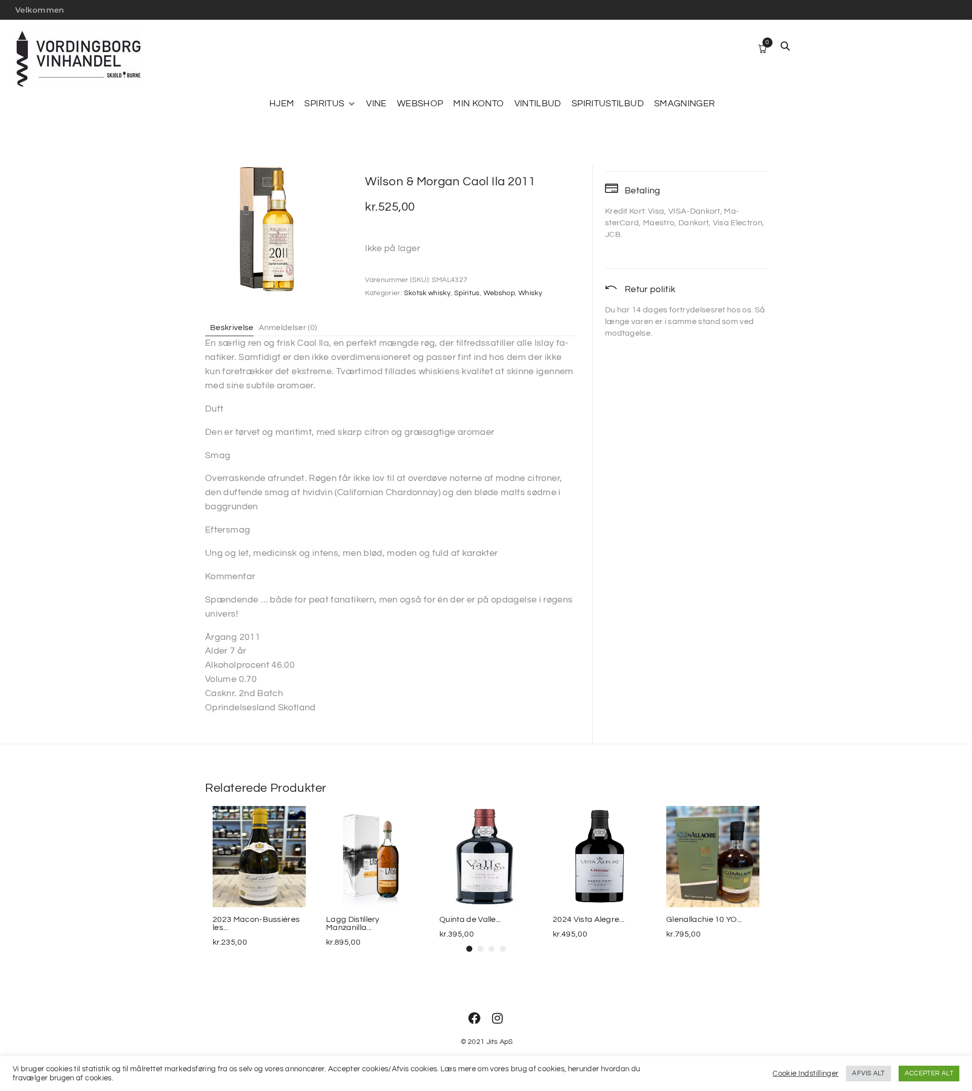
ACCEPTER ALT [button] (929, 1073)
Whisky (530, 293)
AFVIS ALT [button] (868, 1073)
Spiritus (467, 293)
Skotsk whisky (427, 293)
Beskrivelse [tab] (232, 328)
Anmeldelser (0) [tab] (288, 328)
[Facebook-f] (474, 1018)
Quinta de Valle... (470, 919)
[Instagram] (498, 1018)
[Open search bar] (785, 46)
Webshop (499, 293)
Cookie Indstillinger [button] (805, 1073)
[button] (330, 103)
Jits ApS (500, 1041)
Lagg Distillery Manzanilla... (353, 923)
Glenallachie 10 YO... (704, 919)
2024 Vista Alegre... (588, 919)
